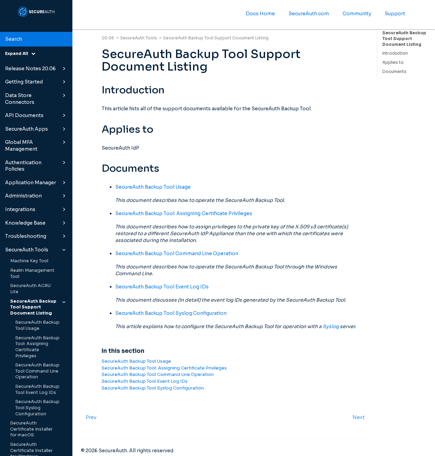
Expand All (18, 53)
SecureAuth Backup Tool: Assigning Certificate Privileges (37, 347)
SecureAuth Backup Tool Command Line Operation (37, 371)
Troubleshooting (25, 236)
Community (357, 14)
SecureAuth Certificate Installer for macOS (31, 429)
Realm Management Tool (32, 273)
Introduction (395, 53)
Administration (23, 196)
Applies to (393, 62)
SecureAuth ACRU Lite (30, 288)
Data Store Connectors (19, 98)
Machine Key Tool (29, 261)
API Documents (24, 115)
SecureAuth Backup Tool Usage (37, 325)
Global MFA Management (21, 145)
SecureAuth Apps (26, 129)
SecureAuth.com (309, 14)
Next (358, 417)
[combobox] (36, 39)
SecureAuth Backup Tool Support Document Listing (33, 307)
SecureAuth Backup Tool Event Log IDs (37, 389)
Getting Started (24, 82)
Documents (394, 71)
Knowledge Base (25, 223)
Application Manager (30, 182)
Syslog (331, 326)
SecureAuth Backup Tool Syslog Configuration (37, 407)
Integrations (20, 209)
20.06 (108, 37)
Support (395, 14)
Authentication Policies (23, 165)
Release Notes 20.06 (30, 68)
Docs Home (260, 14)
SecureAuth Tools (26, 250)
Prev (91, 417)
